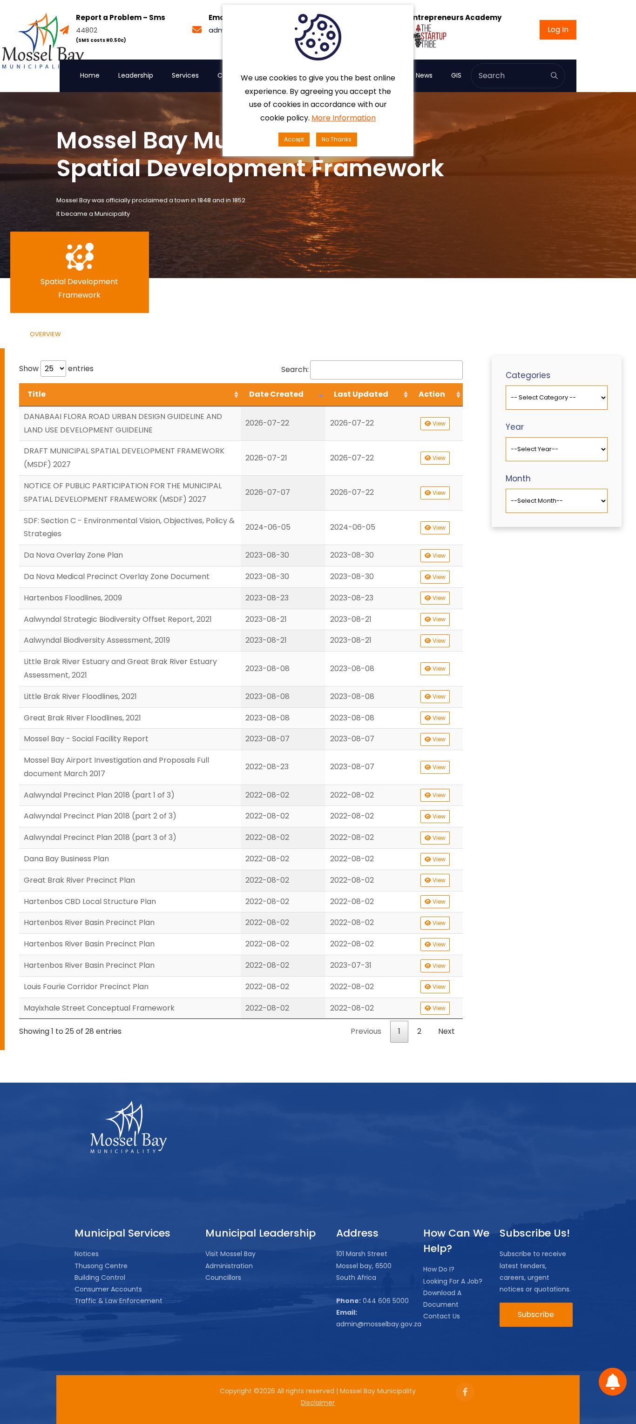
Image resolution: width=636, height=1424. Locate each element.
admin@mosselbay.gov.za (378, 1324)
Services (185, 75)
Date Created (276, 394)
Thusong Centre (101, 1266)
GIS (456, 75)
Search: (295, 369)
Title (36, 394)
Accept (294, 139)
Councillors (223, 1277)
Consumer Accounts (108, 1289)
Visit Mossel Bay (230, 1253)
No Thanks (337, 139)
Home (90, 75)
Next (446, 1031)
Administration (229, 1266)
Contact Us (441, 1316)
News (424, 75)
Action (432, 394)
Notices (86, 1253)
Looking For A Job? (452, 1281)
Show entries (56, 368)
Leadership (135, 75)
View (438, 423)
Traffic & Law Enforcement (118, 1300)
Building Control (99, 1277)
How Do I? (438, 1269)
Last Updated (361, 394)
